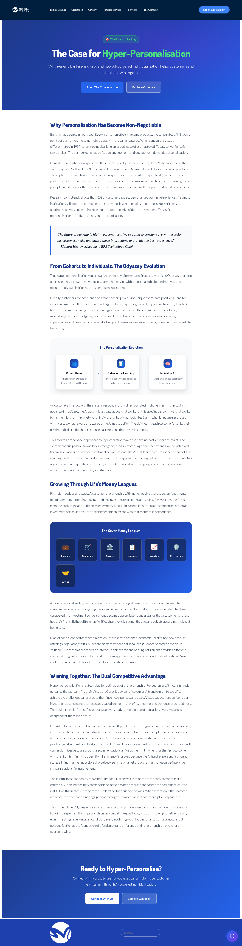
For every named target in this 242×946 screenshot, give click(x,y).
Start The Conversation (102, 87)
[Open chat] (232, 936)
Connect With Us (102, 898)
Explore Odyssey (143, 87)
